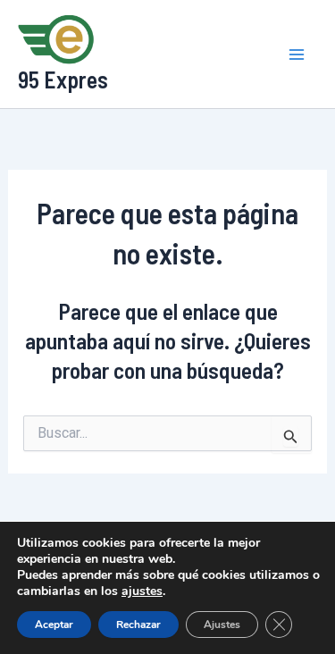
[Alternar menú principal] (297, 54)
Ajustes (222, 624)
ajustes (142, 591)
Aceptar (54, 624)
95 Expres (63, 79)
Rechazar (138, 624)
